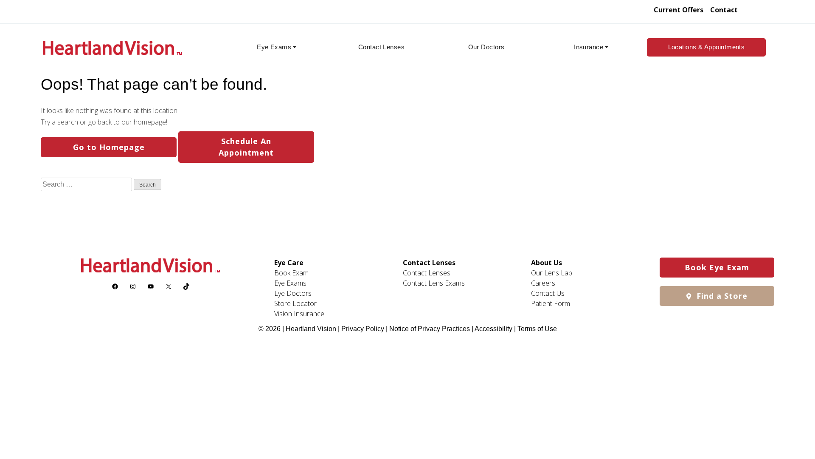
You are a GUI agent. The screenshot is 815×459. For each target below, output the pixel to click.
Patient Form (550, 303)
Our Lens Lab (551, 273)
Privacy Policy (363, 328)
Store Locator (295, 303)
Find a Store (721, 296)
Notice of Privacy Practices (429, 328)
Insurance (588, 47)
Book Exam (291, 273)
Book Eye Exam (717, 267)
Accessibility (493, 328)
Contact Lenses (381, 47)
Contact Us (548, 293)
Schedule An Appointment (246, 147)
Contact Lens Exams (434, 283)
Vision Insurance (299, 313)
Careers (543, 283)
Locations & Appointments (706, 47)
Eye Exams (274, 47)
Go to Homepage (109, 147)
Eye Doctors (293, 293)
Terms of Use (537, 328)
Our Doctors (486, 47)
